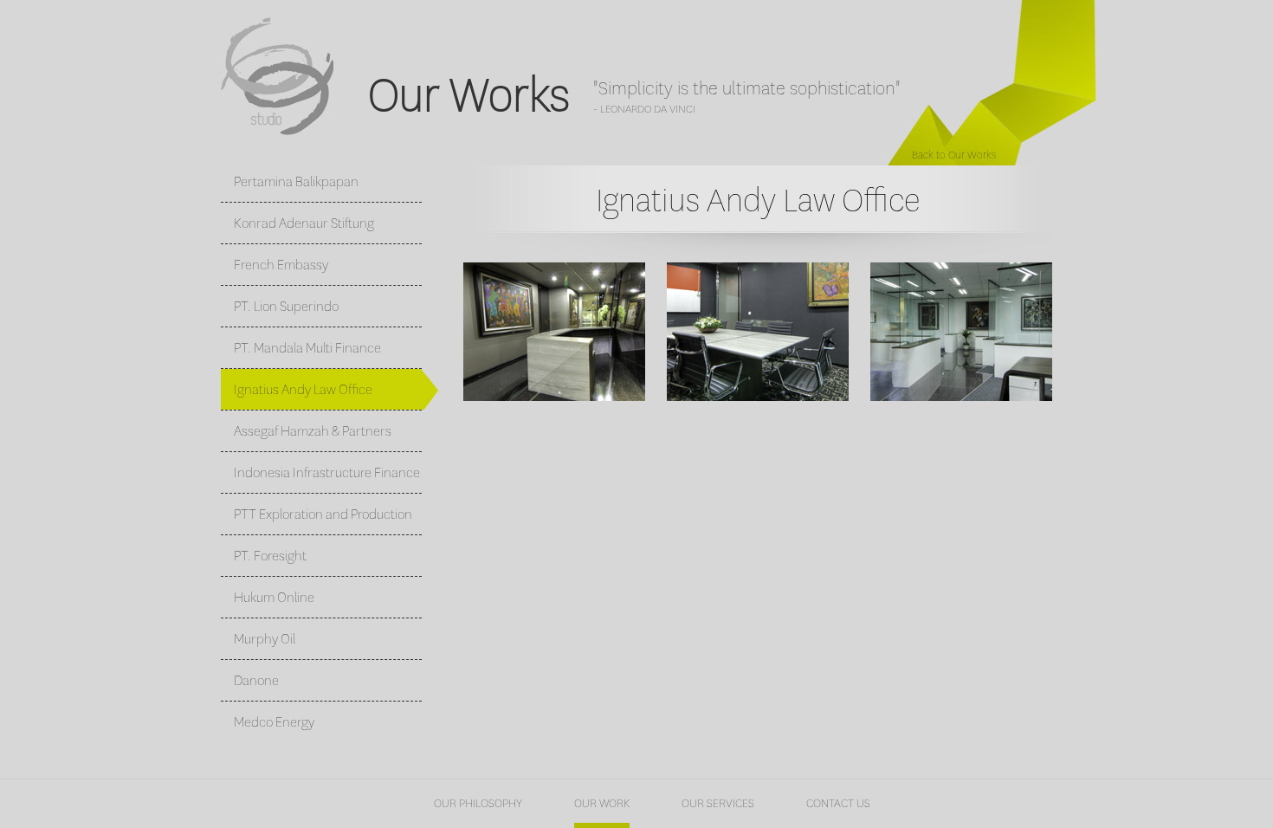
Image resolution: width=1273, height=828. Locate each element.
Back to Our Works (954, 155)
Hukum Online (274, 597)
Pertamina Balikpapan (296, 181)
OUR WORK (602, 804)
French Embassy (281, 265)
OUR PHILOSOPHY (478, 803)
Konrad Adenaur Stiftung (304, 223)
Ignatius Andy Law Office (303, 389)
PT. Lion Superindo (286, 306)
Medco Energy (274, 722)
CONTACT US (838, 803)
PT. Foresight (270, 556)
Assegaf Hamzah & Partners (312, 431)
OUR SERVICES (718, 803)
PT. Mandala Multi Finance (307, 348)
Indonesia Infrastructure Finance (327, 472)
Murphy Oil (264, 639)
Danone (256, 680)
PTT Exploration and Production (323, 514)
